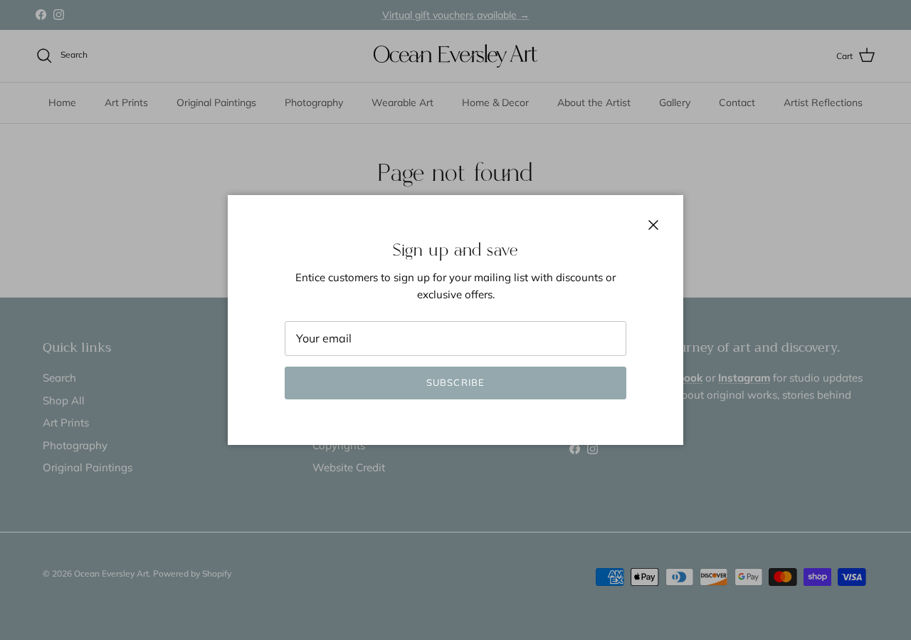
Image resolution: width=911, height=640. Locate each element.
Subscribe (455, 382)
